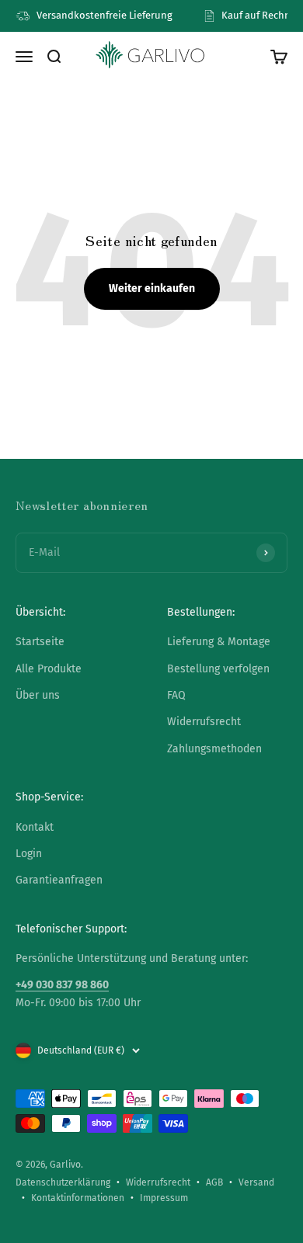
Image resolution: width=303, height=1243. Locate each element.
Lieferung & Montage (218, 641)
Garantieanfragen (59, 880)
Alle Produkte (49, 668)
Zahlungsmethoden (214, 748)
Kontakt (35, 827)
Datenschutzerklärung (63, 1182)
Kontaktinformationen (77, 1198)
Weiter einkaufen (152, 288)
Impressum (164, 1198)
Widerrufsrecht (204, 721)
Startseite (40, 641)
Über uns (38, 695)
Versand (256, 1182)
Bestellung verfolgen (218, 668)
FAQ (176, 695)
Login (29, 853)
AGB (214, 1182)
